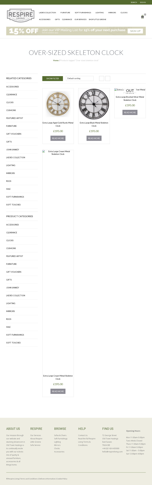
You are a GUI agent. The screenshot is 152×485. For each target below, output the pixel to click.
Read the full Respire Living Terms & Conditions (86, 441)
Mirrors (112, 12)
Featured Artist (14, 118)
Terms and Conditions (29, 479)
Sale (8, 189)
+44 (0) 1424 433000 (110, 448)
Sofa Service (35, 445)
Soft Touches (13, 204)
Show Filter (52, 78)
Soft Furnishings (83, 12)
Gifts (57, 19)
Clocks (124, 12)
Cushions (11, 110)
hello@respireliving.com (112, 451)
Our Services (80, 19)
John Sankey (12, 149)
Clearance (67, 19)
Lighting (100, 12)
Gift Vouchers (13, 134)
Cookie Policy (62, 479)
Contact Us (82, 435)
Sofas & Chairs (60, 435)
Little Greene (35, 442)
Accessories (44, 19)
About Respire (36, 438)
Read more (58, 138)
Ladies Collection (47, 12)
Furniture (65, 12)
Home (56, 60)
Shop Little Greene (97, 19)
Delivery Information (47, 479)
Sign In (143, 2)
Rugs (8, 181)
